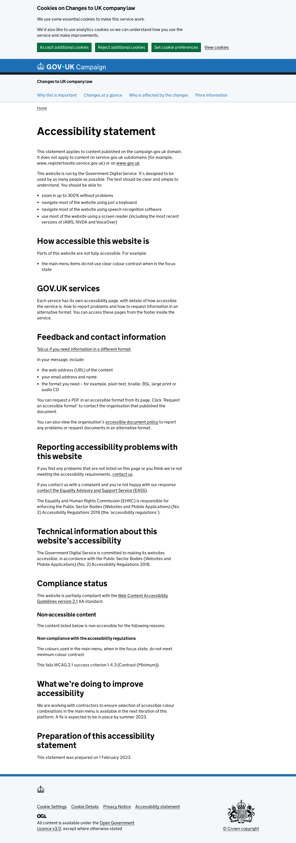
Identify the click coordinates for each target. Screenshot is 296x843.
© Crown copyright (241, 828)
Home (42, 108)
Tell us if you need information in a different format (84, 349)
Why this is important (57, 95)
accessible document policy (131, 422)
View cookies (216, 47)
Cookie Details (85, 806)
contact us (122, 474)
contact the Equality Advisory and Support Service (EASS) (92, 490)
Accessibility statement (157, 806)
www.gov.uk (128, 163)
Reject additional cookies (121, 47)
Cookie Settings (52, 806)
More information (211, 95)
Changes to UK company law (64, 81)
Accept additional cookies (64, 47)
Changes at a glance (103, 95)
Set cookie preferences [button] (176, 47)
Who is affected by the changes (158, 95)
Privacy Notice (117, 806)
